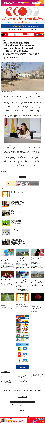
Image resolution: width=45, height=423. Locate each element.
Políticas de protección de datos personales (30, 390)
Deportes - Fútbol (7, 305)
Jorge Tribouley (8, 57)
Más (35, 29)
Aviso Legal (11, 390)
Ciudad (12, 29)
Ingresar (23, 392)
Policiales (25, 29)
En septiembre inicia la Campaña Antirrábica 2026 (17, 192)
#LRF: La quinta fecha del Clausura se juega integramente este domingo (7, 302)
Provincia (15, 29)
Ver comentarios (22, 176)
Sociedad (29, 29)
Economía (21, 29)
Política (18, 29)
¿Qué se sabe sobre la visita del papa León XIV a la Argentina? (7, 280)
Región (36, 284)
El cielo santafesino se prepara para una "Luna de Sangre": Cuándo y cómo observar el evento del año (37, 303)
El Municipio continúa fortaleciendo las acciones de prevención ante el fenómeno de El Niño (18, 212)
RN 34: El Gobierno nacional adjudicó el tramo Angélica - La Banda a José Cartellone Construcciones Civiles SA (37, 281)
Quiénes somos (5, 390)
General (36, 306)
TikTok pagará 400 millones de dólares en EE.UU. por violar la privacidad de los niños (37, 259)
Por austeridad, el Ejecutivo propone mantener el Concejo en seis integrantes (17, 202)
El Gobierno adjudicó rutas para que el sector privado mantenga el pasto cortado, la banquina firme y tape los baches (22, 259)
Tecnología (33, 262)
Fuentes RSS (40, 390)
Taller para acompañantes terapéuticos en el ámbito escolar (16, 221)
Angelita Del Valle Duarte (7, 376)
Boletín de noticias (22, 396)
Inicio (9, 29)
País (22, 263)
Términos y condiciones (17, 390)
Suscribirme (22, 401)
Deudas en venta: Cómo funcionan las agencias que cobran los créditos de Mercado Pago (6, 259)
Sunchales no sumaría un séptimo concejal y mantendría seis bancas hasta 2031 (17, 230)
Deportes (32, 29)
